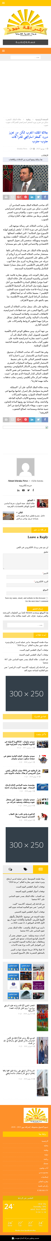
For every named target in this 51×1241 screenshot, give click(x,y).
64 (18, 748)
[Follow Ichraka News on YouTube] (24, 490)
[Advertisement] (25, 90)
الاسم (45, 573)
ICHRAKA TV (42, 1190)
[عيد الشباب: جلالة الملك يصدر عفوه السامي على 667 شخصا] (38, 976)
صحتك (45, 1163)
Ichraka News (22, 149)
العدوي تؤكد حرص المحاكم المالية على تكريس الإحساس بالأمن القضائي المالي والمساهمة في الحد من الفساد (19, 1040)
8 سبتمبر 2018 (28, 805)
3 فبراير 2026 (28, 1046)
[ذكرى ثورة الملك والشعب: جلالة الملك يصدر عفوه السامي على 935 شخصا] (26, 986)
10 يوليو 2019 (33, 776)
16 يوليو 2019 (28, 1079)
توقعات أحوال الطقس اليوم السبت (34, 650)
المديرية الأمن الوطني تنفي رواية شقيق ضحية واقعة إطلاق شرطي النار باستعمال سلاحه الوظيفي (19, 1072)
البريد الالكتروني (41, 581)
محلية (46, 1145)
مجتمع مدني (43, 1172)
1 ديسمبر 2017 (28, 748)
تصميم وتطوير (34, 1238)
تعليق (46, 552)
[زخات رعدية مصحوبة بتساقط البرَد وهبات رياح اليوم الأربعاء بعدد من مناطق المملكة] (26, 995)
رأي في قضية (43, 1186)
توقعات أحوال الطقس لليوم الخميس (30, 912)
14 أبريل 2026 (28, 1014)
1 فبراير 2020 (28, 762)
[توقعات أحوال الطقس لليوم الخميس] (13, 976)
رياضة (46, 1159)
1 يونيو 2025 (41, 149)
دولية (46, 1155)
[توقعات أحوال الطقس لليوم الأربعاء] (13, 996)
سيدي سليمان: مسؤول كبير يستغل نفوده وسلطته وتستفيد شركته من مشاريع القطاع (20, 802)
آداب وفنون (43, 1168)
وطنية (46, 1150)
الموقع (45, 590)
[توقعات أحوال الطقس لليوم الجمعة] (13, 967)
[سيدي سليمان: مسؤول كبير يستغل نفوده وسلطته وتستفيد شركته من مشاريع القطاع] (42, 801)
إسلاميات (44, 1177)
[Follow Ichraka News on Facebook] (33, 490)
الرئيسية (45, 1141)
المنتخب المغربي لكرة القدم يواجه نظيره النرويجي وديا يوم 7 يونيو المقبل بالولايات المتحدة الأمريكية (19, 1008)
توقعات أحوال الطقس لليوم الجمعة (33, 655)
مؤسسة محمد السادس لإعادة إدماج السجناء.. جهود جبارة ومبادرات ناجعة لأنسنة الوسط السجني (20, 787)
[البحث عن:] (25, 57)
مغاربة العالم (43, 1181)
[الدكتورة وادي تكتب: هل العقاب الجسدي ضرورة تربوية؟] (42, 816)
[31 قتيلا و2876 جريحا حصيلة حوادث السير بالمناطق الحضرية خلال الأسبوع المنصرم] (38, 996)
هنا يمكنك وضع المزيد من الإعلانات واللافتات (25, 159)
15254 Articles (37, 481)
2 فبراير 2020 (28, 820)
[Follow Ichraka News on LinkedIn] (19, 490)
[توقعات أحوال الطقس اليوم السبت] (26, 967)
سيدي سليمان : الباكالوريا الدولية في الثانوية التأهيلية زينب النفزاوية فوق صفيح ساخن (20, 744)
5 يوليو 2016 (29, 791)
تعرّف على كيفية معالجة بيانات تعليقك (20, 616)
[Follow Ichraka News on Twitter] (29, 490)
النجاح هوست (19, 1238)
